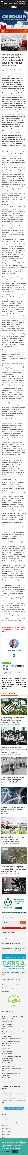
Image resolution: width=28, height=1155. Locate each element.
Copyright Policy (6, 1131)
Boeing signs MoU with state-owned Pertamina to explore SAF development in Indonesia (13, 839)
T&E (10, 673)
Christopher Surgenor (8, 69)
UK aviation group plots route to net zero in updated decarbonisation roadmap (13, 809)
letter (11, 544)
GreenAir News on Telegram (15, 1108)
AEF (6, 672)
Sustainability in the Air (9, 985)
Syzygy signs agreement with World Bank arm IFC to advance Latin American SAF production (13, 720)
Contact (10, 3)
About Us (4, 1120)
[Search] (25, 30)
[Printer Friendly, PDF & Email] (6, 663)
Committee (7, 154)
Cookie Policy (6, 1128)
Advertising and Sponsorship (10, 1123)
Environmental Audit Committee (15, 672)
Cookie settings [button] (6, 1151)
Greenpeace (5, 673)
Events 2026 (5, 1134)
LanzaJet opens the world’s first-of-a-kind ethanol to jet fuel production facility (20, 681)
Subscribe (15, 3)
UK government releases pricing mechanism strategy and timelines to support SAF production (13, 869)
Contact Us (5, 1126)
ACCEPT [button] (15, 1151)
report (14, 152)
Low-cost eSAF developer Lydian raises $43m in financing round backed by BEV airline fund (12, 779)
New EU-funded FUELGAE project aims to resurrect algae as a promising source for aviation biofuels (8, 682)
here (3, 974)
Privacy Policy (6, 1137)
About (5, 3)
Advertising (22, 3)
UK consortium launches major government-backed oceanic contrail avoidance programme (14, 749)
